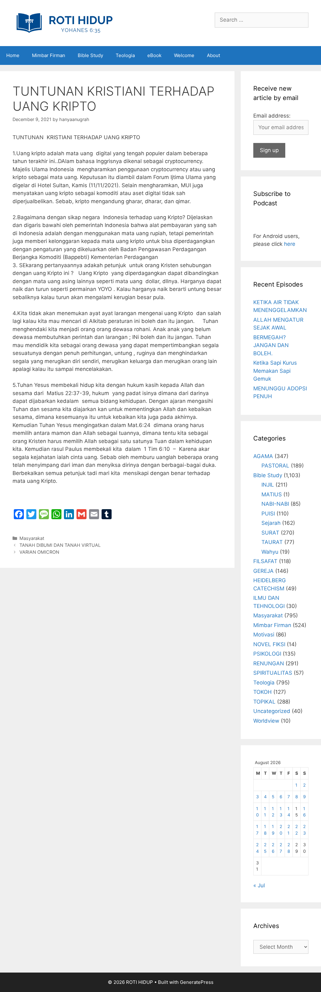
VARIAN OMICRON (39, 552)
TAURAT (272, 542)
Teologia (125, 55)
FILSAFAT (265, 561)
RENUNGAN (268, 663)
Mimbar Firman (48, 55)
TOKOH (262, 692)
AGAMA (263, 456)
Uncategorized (271, 711)
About (213, 55)
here (289, 244)
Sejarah (271, 523)
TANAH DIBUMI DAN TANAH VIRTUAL (60, 545)
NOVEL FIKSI (269, 644)
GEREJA (263, 571)
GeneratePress (196, 982)
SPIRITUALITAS (272, 673)
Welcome (184, 55)
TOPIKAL (264, 702)
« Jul (259, 885)
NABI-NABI (275, 504)
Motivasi (263, 634)
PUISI (268, 513)
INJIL (267, 485)
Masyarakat (31, 538)
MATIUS (271, 494)
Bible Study (90, 55)
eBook (154, 55)
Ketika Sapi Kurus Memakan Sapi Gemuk (275, 371)
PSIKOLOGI (267, 654)
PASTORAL (275, 465)
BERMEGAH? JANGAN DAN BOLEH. (271, 345)
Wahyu (269, 552)
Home (12, 55)
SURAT (270, 533)
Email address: (272, 116)
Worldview (266, 721)
